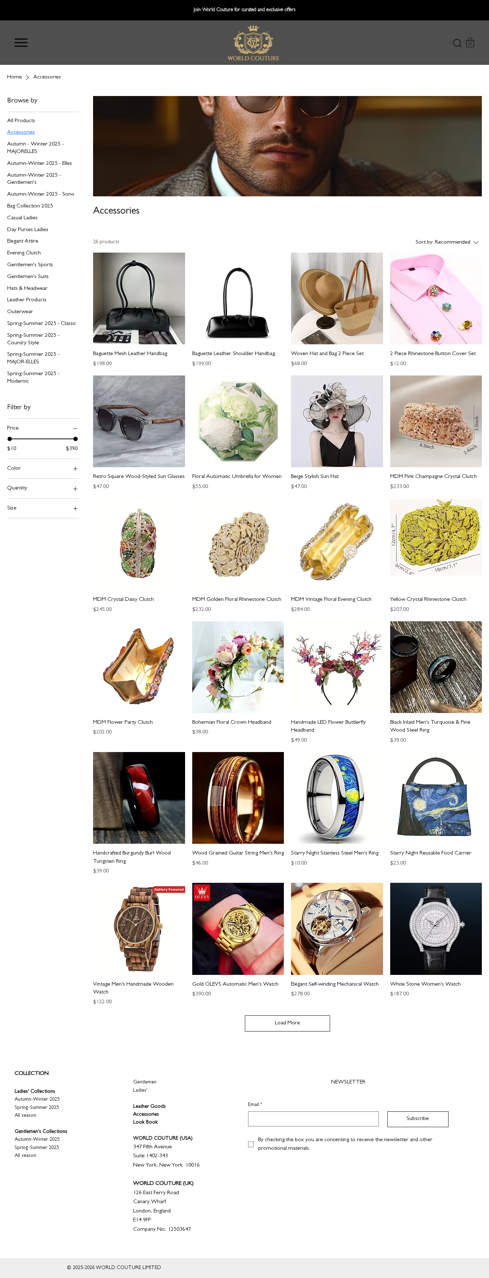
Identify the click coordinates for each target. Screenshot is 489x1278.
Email (255, 1104)
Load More (287, 1023)
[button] (21, 42)
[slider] (9, 439)
